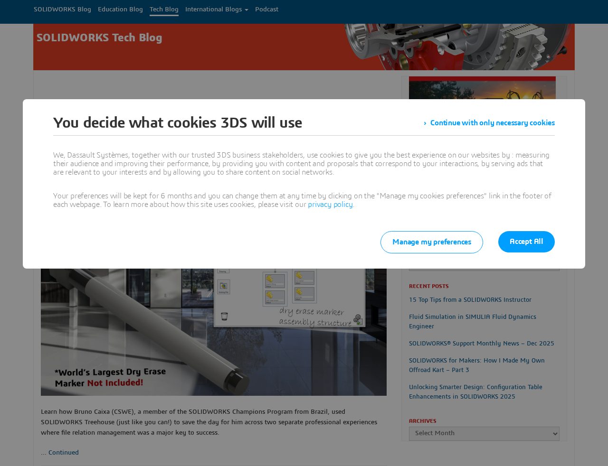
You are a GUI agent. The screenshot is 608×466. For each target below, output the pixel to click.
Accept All (526, 241)
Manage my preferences (431, 242)
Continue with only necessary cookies (492, 123)
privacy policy (330, 204)
